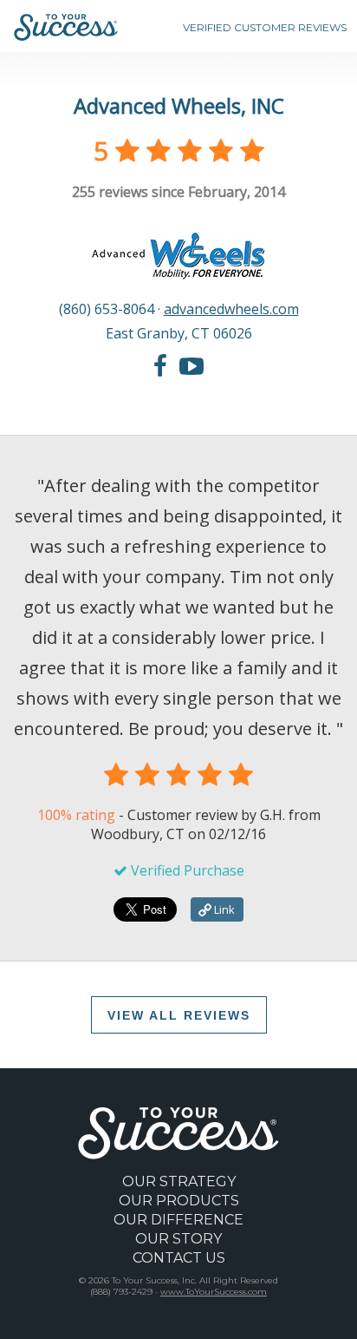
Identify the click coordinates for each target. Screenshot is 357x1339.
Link (223, 909)
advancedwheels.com (231, 308)
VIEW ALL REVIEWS (178, 1015)
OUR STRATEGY (179, 1181)
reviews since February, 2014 (178, 191)
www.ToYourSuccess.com (213, 1291)
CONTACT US (179, 1258)
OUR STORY (178, 1239)
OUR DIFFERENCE (178, 1219)
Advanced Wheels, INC (179, 105)
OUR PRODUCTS (179, 1200)
